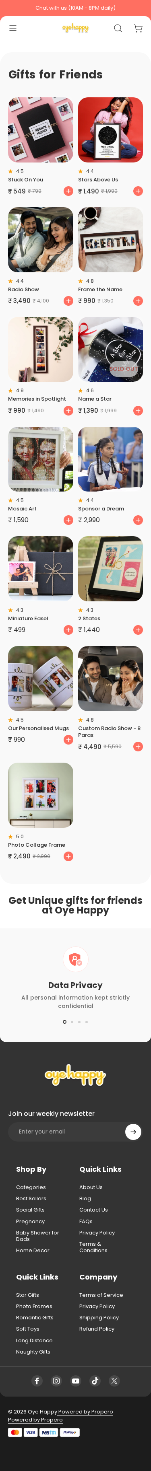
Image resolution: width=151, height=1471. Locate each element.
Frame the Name (100, 289)
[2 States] (110, 568)
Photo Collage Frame (36, 845)
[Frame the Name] (110, 239)
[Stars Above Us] (110, 130)
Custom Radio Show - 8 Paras (109, 731)
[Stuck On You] (40, 130)
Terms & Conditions (93, 1247)
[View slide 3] (79, 1022)
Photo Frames (34, 1306)
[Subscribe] (133, 1132)
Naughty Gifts (33, 1352)
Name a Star (95, 399)
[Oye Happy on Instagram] (56, 1381)
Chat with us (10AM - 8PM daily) (75, 8)
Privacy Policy (97, 1233)
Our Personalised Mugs (38, 728)
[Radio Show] (40, 239)
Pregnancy (30, 1221)
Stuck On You (25, 179)
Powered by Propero (85, 1411)
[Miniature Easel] (40, 568)
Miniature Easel (28, 618)
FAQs (86, 1221)
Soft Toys (27, 1329)
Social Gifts (30, 1210)
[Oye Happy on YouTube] (75, 1381)
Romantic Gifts (35, 1318)
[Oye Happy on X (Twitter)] (114, 1381)
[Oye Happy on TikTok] (95, 1381)
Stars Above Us (98, 179)
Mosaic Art (22, 508)
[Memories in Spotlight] (40, 349)
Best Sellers (31, 1198)
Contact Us (93, 1210)
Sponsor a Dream (101, 508)
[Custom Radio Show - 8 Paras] (110, 678)
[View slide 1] (64, 1022)
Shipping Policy (99, 1318)
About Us (91, 1187)
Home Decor (33, 1250)
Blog (85, 1198)
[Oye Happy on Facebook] (37, 1381)
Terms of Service (101, 1295)
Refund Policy (96, 1329)
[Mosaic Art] (40, 459)
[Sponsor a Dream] (110, 459)
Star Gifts (27, 1295)
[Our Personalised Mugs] (40, 678)
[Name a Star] (110, 349)
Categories (31, 1187)
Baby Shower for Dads (37, 1236)
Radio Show (23, 289)
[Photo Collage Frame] (40, 795)
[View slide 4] (86, 1022)
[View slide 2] (72, 1022)
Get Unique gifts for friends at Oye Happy (75, 905)
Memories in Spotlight (37, 399)
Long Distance (34, 1340)
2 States (89, 618)
